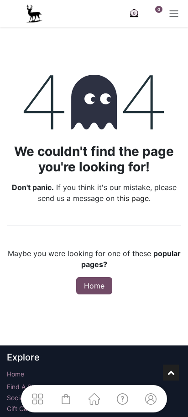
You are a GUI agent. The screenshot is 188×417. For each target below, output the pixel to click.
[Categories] (37, 398)
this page (133, 198)
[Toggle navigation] (174, 14)
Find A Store (25, 387)
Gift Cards (22, 408)
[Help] (122, 398)
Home (94, 285)
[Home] (94, 398)
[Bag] (65, 398)
